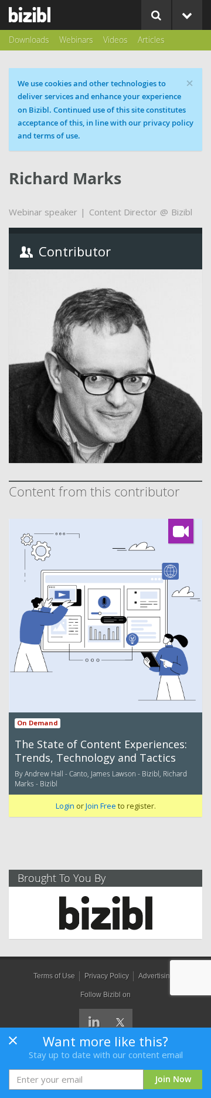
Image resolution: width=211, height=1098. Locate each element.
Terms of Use (54, 976)
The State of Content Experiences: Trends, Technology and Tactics (101, 751)
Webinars (76, 39)
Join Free (101, 805)
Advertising (156, 976)
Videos (115, 39)
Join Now (173, 1079)
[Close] (13, 1044)
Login (65, 805)
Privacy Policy (106, 976)
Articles (151, 39)
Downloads (29, 39)
